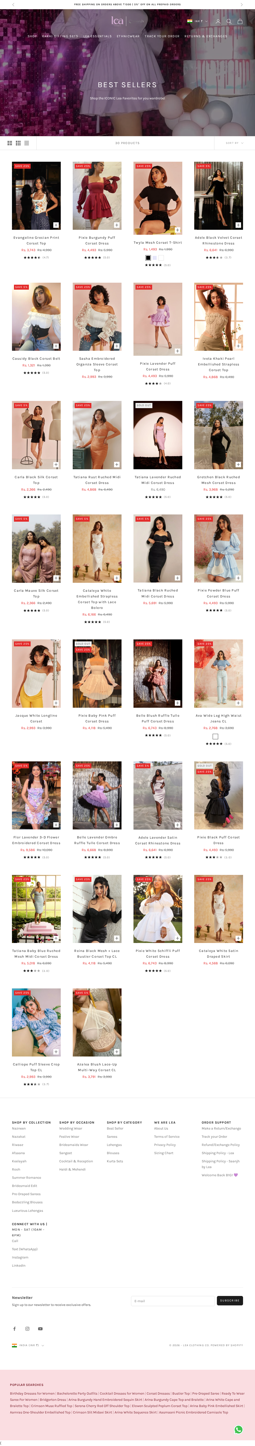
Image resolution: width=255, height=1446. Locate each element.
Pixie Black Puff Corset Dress (218, 840)
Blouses (113, 1153)
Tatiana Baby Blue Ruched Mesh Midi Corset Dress (36, 954)
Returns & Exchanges (206, 36)
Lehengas (114, 1145)
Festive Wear (69, 1136)
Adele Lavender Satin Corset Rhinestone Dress (158, 840)
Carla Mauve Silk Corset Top (36, 593)
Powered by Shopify (227, 1345)
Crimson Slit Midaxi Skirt (92, 1412)
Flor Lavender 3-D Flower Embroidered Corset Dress (36, 840)
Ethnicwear (128, 36)
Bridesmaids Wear (73, 1145)
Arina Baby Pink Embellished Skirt (216, 1406)
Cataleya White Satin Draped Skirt (218, 954)
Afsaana (18, 1153)
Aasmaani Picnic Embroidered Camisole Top (193, 1412)
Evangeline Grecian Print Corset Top (36, 240)
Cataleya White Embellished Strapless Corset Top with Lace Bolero (97, 599)
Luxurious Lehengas (27, 1211)
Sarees (112, 1136)
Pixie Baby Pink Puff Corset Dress (97, 718)
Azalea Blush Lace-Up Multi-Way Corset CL (97, 1067)
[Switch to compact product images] (26, 143)
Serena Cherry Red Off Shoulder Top (102, 1406)
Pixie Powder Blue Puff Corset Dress (218, 593)
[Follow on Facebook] (14, 1328)
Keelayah (19, 1161)
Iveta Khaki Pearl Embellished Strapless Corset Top (219, 364)
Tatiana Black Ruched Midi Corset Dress (158, 593)
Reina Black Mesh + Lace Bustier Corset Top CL (97, 954)
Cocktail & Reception (76, 1161)
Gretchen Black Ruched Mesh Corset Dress (218, 480)
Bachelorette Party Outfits (77, 1393)
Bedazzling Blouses (27, 1202)
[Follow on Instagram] (27, 1328)
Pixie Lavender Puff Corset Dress (158, 366)
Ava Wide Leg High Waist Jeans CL (219, 718)
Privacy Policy (165, 1145)
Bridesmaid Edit (24, 1186)
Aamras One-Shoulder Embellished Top (40, 1412)
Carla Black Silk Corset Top (36, 480)
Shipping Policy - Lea (218, 1153)
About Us (161, 1128)
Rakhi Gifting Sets (60, 36)
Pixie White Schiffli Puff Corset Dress (158, 954)
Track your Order (214, 1136)
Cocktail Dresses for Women (122, 1393)
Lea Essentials (97, 36)
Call (15, 1241)
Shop (32, 36)
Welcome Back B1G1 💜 (220, 1175)
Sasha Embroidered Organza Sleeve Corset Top (97, 364)
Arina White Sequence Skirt (136, 1412)
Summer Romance (26, 1177)
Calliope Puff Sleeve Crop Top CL (36, 1067)
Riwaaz (17, 1145)
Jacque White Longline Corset (36, 718)
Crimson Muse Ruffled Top (51, 1406)
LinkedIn (18, 1265)
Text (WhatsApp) (25, 1249)
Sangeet (65, 1153)
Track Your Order (162, 36)
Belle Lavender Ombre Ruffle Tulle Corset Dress (97, 840)
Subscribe (230, 1300)
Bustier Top (181, 1393)
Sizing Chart (163, 1153)
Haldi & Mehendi (72, 1169)
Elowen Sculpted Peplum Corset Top (160, 1406)
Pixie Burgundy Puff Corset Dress (97, 240)
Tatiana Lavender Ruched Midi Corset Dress (158, 480)
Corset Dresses (158, 1393)
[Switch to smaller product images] (18, 143)
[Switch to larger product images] (9, 143)
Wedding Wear (70, 1128)
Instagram (20, 1257)
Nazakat (18, 1136)
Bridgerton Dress (53, 1400)
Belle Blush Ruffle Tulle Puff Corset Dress (158, 718)
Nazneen (19, 1128)
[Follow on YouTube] (40, 1328)
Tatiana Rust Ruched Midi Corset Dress (97, 480)
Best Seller (115, 1128)
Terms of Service (167, 1136)
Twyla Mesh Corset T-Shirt (158, 242)
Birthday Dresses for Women (32, 1393)
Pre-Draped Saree (205, 1393)
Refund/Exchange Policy (221, 1145)
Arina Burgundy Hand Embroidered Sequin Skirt (105, 1400)
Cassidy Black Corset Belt (36, 358)
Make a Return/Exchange (221, 1128)
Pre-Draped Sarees (26, 1194)
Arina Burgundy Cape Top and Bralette (174, 1400)
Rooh (16, 1169)
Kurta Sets (115, 1161)
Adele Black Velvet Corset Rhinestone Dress (218, 240)
